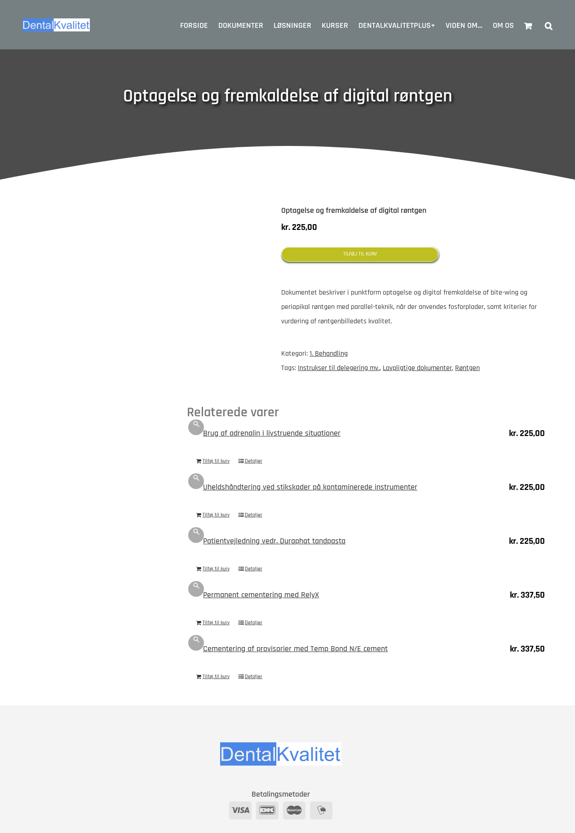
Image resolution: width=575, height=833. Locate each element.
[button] (549, 24)
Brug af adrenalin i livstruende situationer (272, 433)
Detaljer (253, 461)
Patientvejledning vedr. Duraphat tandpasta (274, 541)
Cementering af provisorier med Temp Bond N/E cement (295, 648)
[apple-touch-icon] (227, 226)
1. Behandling (329, 353)
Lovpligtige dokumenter (417, 368)
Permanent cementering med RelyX (261, 595)
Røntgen (467, 368)
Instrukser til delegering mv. (339, 368)
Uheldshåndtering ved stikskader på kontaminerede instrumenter (310, 487)
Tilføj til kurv (360, 254)
